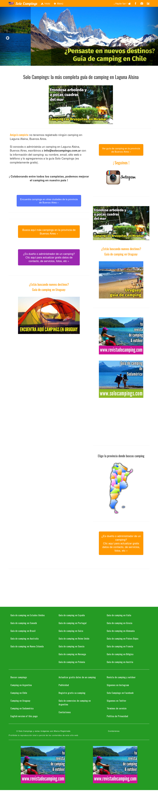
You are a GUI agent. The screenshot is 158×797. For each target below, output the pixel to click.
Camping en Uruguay (20, 700)
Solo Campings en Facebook (120, 692)
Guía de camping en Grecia (119, 623)
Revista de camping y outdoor (121, 677)
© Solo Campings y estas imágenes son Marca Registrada (43, 731)
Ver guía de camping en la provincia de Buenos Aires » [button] (121, 150)
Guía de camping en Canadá (23, 623)
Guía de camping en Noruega (72, 654)
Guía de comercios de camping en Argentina (75, 702)
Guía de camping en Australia (24, 638)
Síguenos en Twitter (116, 700)
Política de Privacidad (117, 716)
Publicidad (64, 685)
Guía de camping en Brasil (23, 630)
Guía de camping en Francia (120, 646)
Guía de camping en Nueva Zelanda (27, 646)
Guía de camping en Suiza (71, 630)
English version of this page (24, 716)
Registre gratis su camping (72, 692)
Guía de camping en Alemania (121, 630)
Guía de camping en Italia (119, 615)
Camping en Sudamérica (22, 708)
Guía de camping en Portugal (73, 623)
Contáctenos (65, 712)
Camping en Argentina (21, 685)
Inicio (47, 3)
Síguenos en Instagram (118, 685)
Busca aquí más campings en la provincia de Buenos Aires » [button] (49, 231)
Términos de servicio (117, 708)
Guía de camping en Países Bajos (122, 638)
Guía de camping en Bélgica (120, 654)
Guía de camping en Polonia (72, 662)
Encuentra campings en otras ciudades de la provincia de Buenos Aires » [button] (49, 200)
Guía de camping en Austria (120, 662)
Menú (59, 3)
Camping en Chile (18, 692)
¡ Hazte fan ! (121, 3)
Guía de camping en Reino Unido (74, 638)
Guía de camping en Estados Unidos (27, 615)
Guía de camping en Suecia (71, 646)
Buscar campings (18, 677)
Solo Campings (26, 3)
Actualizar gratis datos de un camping (77, 677)
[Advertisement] (49, 357)
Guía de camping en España (72, 615)
